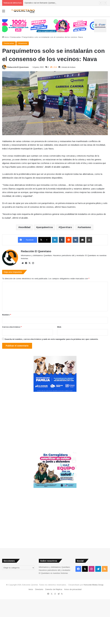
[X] (29, 263)
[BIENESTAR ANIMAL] (55, 391)
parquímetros (45, 227)
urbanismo (85, 227)
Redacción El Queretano (18, 67)
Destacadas (15, 37)
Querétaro (66, 227)
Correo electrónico (12, 327)
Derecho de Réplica (53, 589)
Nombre (6, 315)
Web (59, 327)
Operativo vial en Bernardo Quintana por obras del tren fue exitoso (52, 3)
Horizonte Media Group (93, 585)
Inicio (6, 37)
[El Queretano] (23, 11)
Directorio (39, 589)
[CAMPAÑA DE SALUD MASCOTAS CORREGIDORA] (55, 487)
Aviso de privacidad (72, 589)
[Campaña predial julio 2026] (54, 25)
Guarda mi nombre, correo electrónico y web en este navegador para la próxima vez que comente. (51, 339)
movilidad (25, 227)
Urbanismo (22, 43)
